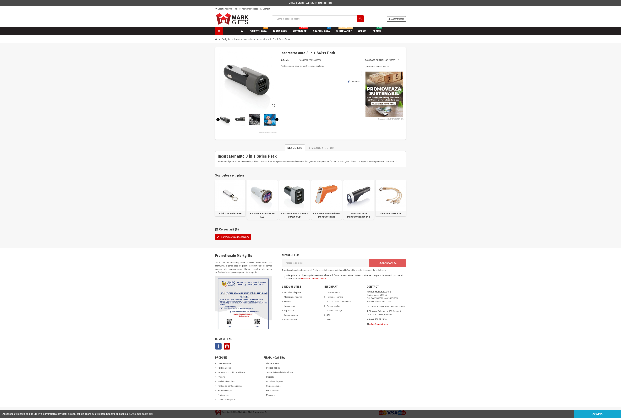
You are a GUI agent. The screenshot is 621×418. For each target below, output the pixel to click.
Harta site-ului (290, 319)
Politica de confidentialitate (339, 301)
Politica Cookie (224, 368)
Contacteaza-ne (291, 315)
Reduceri (288, 301)
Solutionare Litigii (334, 310)
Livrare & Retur (333, 292)
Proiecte (221, 377)
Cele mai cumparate (226, 399)
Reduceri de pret (225, 390)
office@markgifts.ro (378, 324)
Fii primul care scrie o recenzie (233, 237)
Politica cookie (333, 306)
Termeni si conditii (335, 297)
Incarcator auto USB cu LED (262, 215)
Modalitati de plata (292, 292)
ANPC (329, 319)
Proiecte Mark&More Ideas (246, 9)
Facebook (218, 346)
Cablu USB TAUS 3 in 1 (391, 213)
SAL (328, 315)
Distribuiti (355, 81)
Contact (266, 9)
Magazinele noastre (293, 297)
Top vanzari (289, 310)
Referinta (285, 60)
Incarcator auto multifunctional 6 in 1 (358, 215)
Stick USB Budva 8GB (230, 213)
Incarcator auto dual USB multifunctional (326, 215)
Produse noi (289, 306)
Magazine (270, 395)
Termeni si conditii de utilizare (231, 372)
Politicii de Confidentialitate (313, 278)
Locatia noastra (223, 9)
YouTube (227, 346)
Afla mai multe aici (142, 413)
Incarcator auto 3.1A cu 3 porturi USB (294, 215)
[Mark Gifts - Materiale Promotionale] (232, 18)
